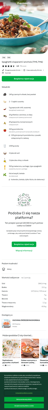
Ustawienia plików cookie (24, 393)
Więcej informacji (24, 250)
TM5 (8, 57)
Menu (4, 5)
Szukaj (43, 5)
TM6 (3, 57)
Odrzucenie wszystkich (24, 399)
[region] (24, 391)
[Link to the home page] (24, 4)
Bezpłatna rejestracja (24, 78)
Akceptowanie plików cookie (24, 406)
